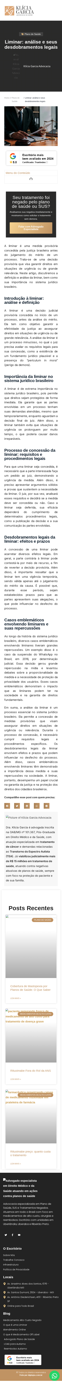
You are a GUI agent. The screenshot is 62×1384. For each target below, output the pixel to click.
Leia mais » (15, 998)
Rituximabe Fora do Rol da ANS (30, 1070)
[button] (55, 10)
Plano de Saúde (16, 99)
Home (7, 98)
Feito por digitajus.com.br (31, 1375)
